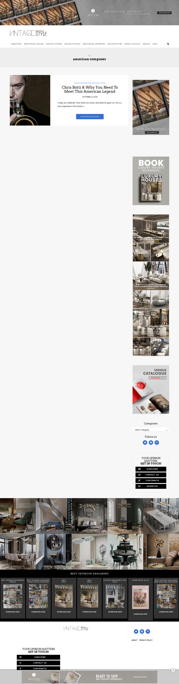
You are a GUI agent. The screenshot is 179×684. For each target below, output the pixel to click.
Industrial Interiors (94, 44)
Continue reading (89, 116)
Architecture (115, 44)
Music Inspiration (82, 83)
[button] (176, 601)
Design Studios (72, 44)
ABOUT (134, 640)
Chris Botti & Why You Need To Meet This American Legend (90, 89)
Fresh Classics (132, 44)
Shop (155, 44)
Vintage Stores (54, 44)
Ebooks (146, 44)
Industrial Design (33, 44)
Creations (16, 44)
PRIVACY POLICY (145, 640)
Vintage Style (98, 83)
